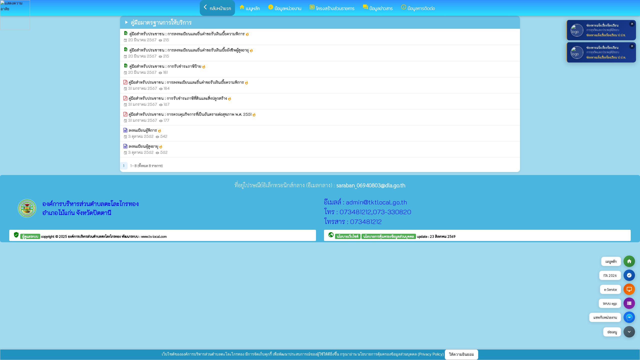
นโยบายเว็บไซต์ (347, 236)
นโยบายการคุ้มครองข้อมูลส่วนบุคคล (389, 236)
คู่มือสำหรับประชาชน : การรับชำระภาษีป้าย (168, 66)
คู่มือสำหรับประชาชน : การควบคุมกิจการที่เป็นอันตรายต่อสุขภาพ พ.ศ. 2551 (192, 114)
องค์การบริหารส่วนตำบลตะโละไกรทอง (95, 236)
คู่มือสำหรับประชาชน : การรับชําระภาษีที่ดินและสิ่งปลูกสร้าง (180, 98)
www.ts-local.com (154, 236)
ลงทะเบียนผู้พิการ (145, 130)
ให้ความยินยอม (461, 354)
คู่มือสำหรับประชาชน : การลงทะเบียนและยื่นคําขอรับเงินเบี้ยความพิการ (189, 33)
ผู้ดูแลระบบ (30, 236)
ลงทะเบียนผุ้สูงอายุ (146, 146)
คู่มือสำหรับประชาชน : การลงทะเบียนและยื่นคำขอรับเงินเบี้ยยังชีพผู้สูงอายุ (191, 50)
